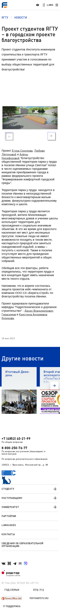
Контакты (8, 534)
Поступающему (12, 497)
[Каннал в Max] (25, 563)
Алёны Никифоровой (15, 156)
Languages (9, 525)
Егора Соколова (22, 150)
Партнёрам (9, 516)
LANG (50, 4)
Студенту (8, 488)
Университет (10, 507)
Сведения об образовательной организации (22, 544)
